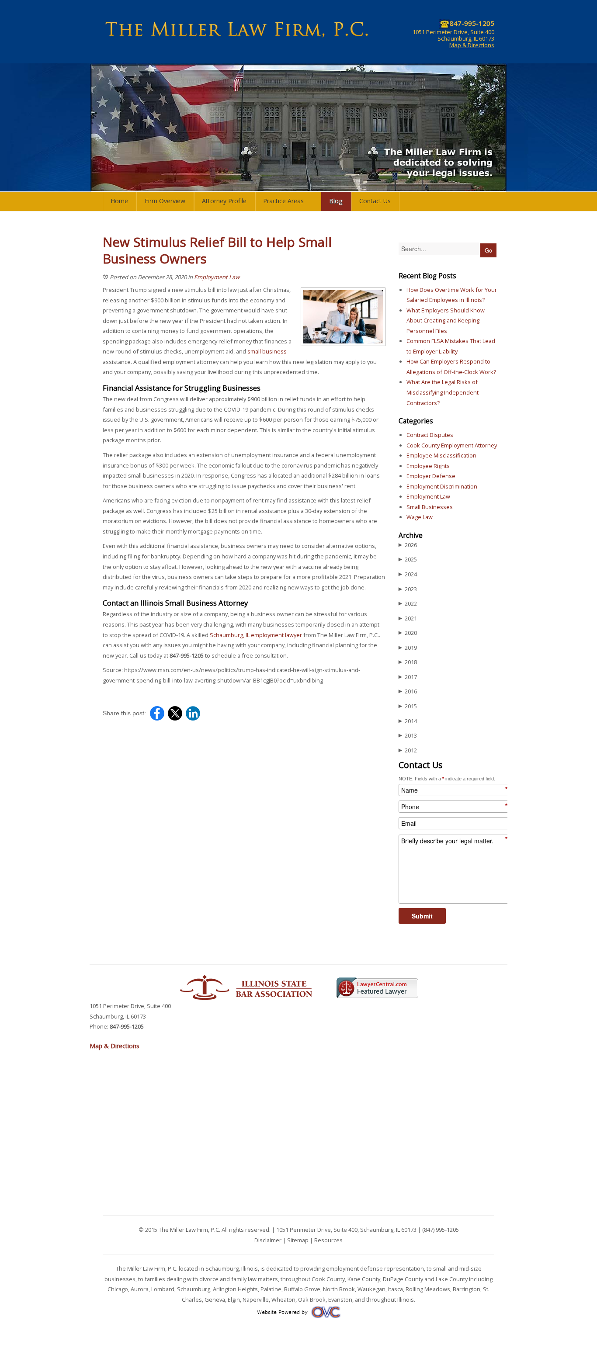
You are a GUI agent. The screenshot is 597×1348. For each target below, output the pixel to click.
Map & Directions (471, 45)
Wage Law (419, 517)
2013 (408, 735)
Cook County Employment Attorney (451, 445)
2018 (408, 662)
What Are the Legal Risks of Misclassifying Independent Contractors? (442, 392)
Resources (328, 1240)
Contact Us (375, 201)
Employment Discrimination (441, 486)
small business (267, 351)
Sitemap (298, 1240)
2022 (408, 603)
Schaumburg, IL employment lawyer (256, 635)
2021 (408, 618)
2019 (408, 647)
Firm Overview (165, 201)
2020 (408, 633)
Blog (336, 201)
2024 (408, 574)
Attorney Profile (224, 201)
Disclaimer (267, 1240)
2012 (408, 750)
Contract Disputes (429, 435)
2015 (408, 706)
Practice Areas (283, 201)
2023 (408, 589)
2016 (408, 691)
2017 (408, 677)
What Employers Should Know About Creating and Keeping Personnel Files (445, 320)
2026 (408, 545)
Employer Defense (430, 476)
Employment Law (216, 277)
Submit (422, 915)
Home (119, 201)
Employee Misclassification (441, 455)
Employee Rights (428, 466)
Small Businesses (429, 507)
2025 (408, 559)
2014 (408, 721)
